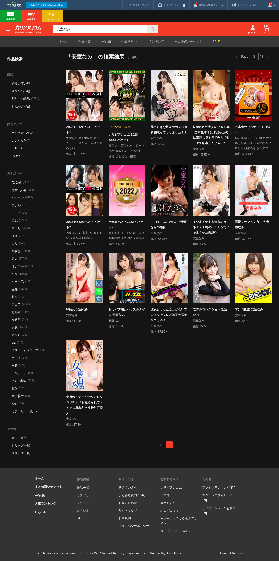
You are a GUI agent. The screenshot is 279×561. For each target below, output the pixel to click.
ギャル (20, 335)
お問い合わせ (128, 503)
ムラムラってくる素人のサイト (178, 520)
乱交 (19, 274)
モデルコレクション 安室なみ (210, 312)
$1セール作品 (21, 106)
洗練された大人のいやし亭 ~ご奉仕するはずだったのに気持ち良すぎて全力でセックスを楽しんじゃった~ (211, 135)
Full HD (17, 148)
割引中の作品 (25, 98)
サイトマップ (128, 510)
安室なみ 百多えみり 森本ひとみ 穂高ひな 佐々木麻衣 (126, 148)
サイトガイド (128, 479)
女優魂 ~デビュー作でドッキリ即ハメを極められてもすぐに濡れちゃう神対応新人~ (84, 405)
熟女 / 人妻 (24, 190)
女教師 (20, 319)
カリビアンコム (171, 487)
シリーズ (83, 503)
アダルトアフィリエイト (219, 495)
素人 (19, 258)
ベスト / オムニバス (29, 350)
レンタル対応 (21, 140)
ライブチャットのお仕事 (219, 508)
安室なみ (156, 138)
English (40, 512)
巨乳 (19, 220)
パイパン (22, 197)
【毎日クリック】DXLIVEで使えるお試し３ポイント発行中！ (47, 4)
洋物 (18, 236)
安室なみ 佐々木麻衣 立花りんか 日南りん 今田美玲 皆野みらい (84, 143)
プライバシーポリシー (134, 525)
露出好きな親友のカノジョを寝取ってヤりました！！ (169, 129)
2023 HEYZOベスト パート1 (83, 129)
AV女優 (106, 41)
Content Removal (232, 553)
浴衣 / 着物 (23, 380)
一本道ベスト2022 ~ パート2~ (126, 224)
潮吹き (21, 251)
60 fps (16, 156)
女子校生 (21, 396)
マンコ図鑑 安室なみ (249, 309)
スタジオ (83, 510)
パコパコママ (169, 510)
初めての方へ (128, 487)
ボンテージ (22, 373)
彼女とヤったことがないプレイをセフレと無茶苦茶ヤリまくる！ (169, 315)
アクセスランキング (216, 487)
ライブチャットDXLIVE (176, 531)
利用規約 (125, 518)
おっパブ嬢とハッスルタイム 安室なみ (127, 312)
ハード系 (21, 281)
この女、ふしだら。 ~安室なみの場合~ (169, 224)
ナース (19, 358)
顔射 (18, 388)
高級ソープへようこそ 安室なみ (252, 224)
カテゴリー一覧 (22, 411)
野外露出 (21, 312)
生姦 (19, 289)
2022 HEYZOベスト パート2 (83, 224)
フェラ (21, 304)
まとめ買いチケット (188, 41)
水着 (18, 365)
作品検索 (83, 479)
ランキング (156, 41)
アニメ (20, 213)
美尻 (19, 327)
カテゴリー (84, 495)
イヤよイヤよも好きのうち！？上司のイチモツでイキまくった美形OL (211, 227)
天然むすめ (168, 503)
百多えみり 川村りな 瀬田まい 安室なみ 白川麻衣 (84, 235)
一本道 (165, 495)
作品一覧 (84, 41)
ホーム (63, 41)
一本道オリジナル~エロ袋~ (252, 129)
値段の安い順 (21, 83)
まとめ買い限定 (22, 133)
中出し (21, 228)
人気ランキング (45, 503)
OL (17, 342)
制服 (18, 297)
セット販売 (19, 438)
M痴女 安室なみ (77, 309)
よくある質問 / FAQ (132, 495)
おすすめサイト (171, 479)
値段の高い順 (21, 91)
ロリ (18, 243)
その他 (206, 479)
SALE (216, 41)
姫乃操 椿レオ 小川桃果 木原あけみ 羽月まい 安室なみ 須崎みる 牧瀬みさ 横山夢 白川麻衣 (253, 143)
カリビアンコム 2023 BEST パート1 (123, 137)
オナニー (22, 266)
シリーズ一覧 (21, 445)
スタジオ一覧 (21, 453)
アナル (20, 205)
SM (18, 403)
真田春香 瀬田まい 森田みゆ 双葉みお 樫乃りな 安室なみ (126, 235)
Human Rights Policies (165, 553)
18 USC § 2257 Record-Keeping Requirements (112, 553)
